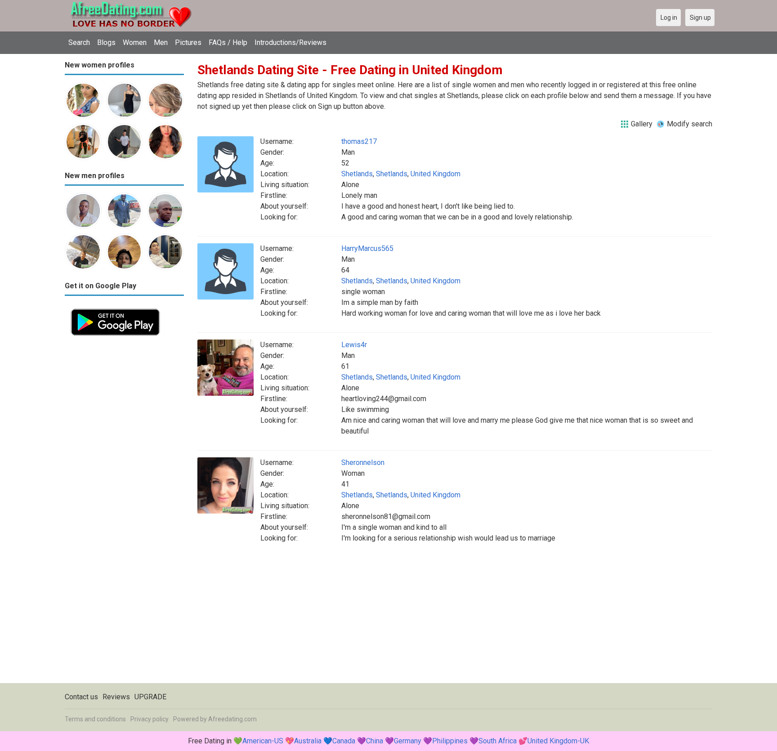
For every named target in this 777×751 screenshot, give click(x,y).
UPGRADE (150, 697)
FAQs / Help (228, 42)
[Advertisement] (124, 477)
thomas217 (359, 141)
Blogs (106, 42)
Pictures (188, 42)
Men (161, 42)
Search (79, 42)
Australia (308, 741)
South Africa (497, 741)
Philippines (450, 741)
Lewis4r (354, 344)
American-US (262, 741)
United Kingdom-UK (558, 741)
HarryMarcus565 (367, 248)
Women (135, 42)
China (374, 741)
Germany (407, 741)
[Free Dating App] (115, 308)
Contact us (81, 697)
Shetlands (357, 174)
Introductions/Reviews (290, 42)
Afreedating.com (232, 719)
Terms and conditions (95, 719)
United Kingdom (435, 174)
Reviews (116, 697)
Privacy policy (149, 719)
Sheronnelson (362, 462)
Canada (343, 741)
